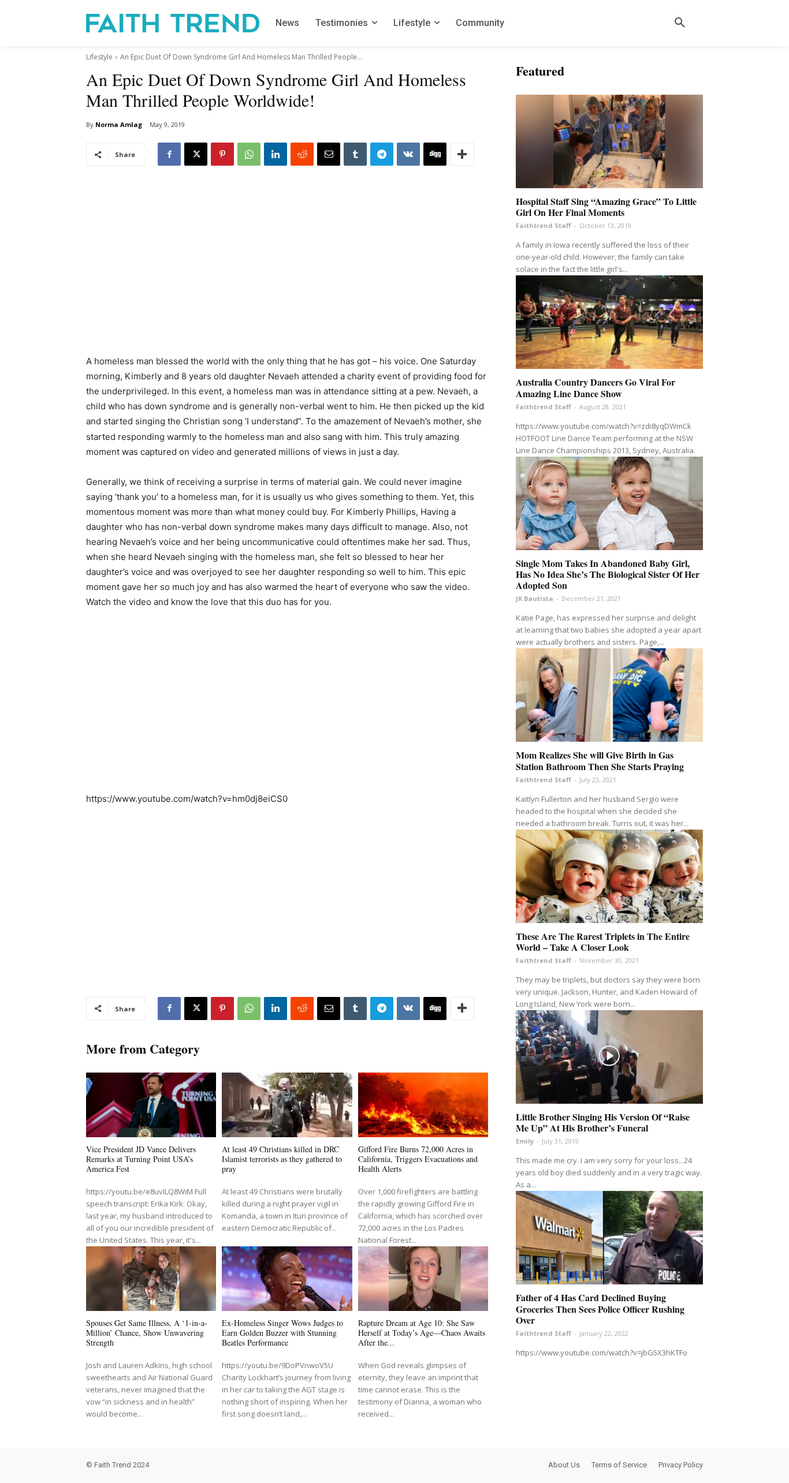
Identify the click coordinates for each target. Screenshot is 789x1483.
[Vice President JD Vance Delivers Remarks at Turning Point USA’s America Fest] (151, 1105)
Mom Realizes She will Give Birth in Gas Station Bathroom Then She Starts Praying (600, 760)
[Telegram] (381, 154)
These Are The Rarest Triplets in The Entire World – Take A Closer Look (603, 941)
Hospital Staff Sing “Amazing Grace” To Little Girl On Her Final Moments (606, 207)
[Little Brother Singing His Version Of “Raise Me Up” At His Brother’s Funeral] (609, 1057)
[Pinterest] (222, 154)
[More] (462, 154)
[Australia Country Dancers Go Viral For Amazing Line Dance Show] (609, 322)
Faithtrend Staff (543, 225)
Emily (525, 1141)
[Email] (328, 154)
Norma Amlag (118, 124)
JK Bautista (534, 598)
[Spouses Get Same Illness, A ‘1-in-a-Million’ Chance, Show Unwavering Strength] (151, 1279)
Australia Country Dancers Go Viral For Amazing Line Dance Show (595, 387)
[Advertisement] (287, 268)
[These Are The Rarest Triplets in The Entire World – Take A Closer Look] (609, 876)
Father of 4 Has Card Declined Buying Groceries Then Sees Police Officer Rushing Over (600, 1308)
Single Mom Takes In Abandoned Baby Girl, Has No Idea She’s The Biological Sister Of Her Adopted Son (607, 574)
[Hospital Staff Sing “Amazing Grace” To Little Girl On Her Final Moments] (609, 141)
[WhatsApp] (248, 154)
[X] (195, 154)
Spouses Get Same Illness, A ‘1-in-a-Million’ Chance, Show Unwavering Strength (146, 1332)
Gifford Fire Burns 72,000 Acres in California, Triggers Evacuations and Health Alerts (418, 1159)
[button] (680, 23)
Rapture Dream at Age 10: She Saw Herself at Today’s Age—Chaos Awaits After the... (421, 1332)
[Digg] (434, 154)
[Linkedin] (275, 154)
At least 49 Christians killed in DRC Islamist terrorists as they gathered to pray (282, 1159)
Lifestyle (99, 57)
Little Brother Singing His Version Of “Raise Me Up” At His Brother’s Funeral (603, 1122)
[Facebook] (169, 154)
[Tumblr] (355, 154)
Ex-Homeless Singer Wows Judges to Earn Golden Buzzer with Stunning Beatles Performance (282, 1332)
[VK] (408, 154)
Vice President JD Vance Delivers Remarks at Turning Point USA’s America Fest (141, 1159)
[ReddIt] (302, 154)
